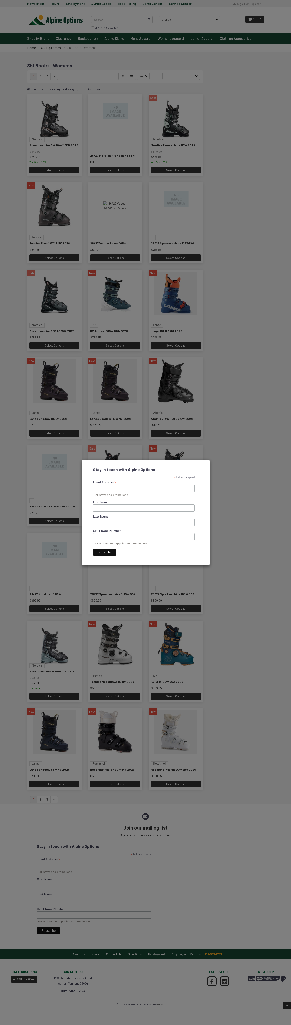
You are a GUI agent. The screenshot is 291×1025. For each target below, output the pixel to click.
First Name (100, 502)
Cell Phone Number (107, 531)
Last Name (100, 516)
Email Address (104, 482)
